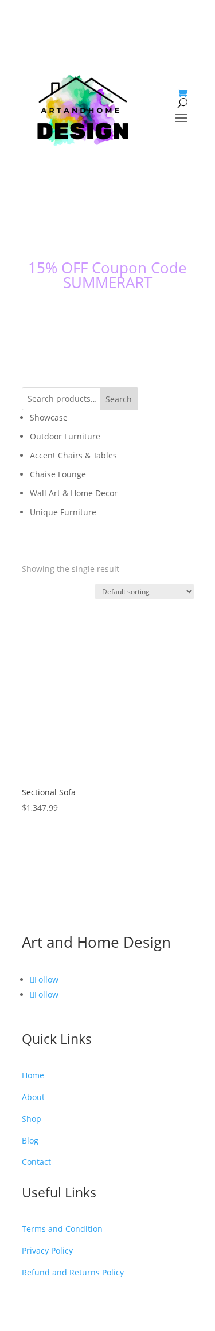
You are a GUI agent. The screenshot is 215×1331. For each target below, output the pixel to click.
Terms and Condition (62, 1005)
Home (33, 882)
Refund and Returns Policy (73, 1037)
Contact (36, 946)
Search (118, 223)
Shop (31, 914)
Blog (30, 930)
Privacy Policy (47, 1021)
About (33, 898)
